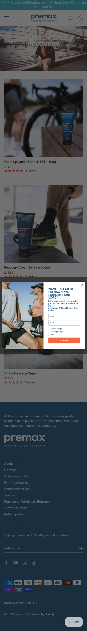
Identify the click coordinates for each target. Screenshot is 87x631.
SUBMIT (64, 340)
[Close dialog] (82, 285)
